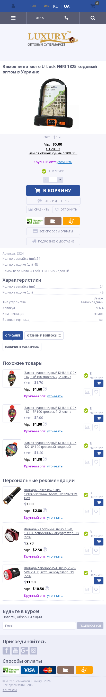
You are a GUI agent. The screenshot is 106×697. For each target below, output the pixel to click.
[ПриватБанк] (34, 221)
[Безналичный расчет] (71, 221)
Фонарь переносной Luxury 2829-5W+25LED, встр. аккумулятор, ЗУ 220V (50, 572)
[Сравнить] (87, 392)
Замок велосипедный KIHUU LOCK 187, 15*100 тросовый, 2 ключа (50, 410)
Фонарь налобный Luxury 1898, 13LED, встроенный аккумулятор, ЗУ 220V (51, 533)
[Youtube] (15, 650)
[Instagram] (33, 650)
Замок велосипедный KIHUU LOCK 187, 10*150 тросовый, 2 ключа (50, 375)
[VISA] (29, 670)
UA (66, 6)
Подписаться (90, 625)
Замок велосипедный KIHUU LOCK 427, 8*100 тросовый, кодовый (50, 445)
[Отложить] (96, 392)
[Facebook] (6, 650)
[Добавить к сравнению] (87, 511)
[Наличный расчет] (53, 221)
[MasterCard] (47, 670)
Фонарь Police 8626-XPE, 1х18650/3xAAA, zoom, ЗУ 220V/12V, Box (51, 494)
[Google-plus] (24, 650)
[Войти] (13, 6)
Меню (40, 18)
